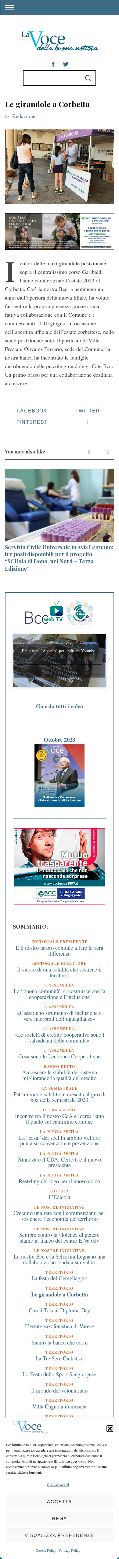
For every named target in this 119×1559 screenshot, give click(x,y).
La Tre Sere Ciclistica (59, 1358)
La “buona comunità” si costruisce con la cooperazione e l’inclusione (59, 994)
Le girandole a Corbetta (59, 1294)
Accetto (59, 669)
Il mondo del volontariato (59, 1390)
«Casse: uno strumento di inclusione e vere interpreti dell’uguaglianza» (59, 1015)
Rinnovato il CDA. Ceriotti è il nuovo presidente (59, 1162)
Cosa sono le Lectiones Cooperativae (59, 1056)
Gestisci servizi (58, 1484)
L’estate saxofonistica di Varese (59, 1326)
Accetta (59, 1501)
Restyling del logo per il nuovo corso (59, 1181)
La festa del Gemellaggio (59, 1278)
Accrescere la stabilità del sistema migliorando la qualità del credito (59, 1075)
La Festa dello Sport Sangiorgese (59, 1374)
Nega (59, 1518)
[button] (110, 1429)
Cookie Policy (46, 1550)
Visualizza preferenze (59, 1535)
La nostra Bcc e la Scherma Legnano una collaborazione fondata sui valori (59, 1259)
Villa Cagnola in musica (59, 1406)
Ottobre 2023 (59, 739)
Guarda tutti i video (59, 706)
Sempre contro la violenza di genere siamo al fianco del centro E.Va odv (59, 1237)
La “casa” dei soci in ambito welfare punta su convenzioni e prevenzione (59, 1140)
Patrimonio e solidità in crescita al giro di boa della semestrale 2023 (59, 1097)
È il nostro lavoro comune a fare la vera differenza (59, 950)
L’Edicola (59, 1197)
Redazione (23, 116)
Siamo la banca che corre (59, 1342)
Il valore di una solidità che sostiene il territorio (59, 972)
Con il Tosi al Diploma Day (59, 1310)
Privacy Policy (69, 1550)
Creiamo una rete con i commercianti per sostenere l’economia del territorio (59, 1215)
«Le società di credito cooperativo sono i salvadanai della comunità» (59, 1037)
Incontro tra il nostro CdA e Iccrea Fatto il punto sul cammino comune (59, 1118)
